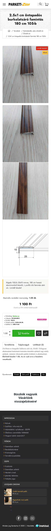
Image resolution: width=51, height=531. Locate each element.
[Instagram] (25, 518)
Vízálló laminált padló (20, 491)
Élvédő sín (26, 33)
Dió (43, 374)
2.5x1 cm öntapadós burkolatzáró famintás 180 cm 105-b (27, 36)
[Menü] (4, 4)
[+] (10, 331)
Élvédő (16, 374)
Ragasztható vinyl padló (20, 500)
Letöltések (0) (38, 344)
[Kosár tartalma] (47, 4)
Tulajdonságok (23, 344)
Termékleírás (9, 344)
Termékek (17, 31)
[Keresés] (40, 4)
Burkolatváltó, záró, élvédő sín (33, 31)
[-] (10, 335)
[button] (23, 333)
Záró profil (25, 374)
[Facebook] (19, 518)
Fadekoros (35, 374)
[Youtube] (32, 518)
